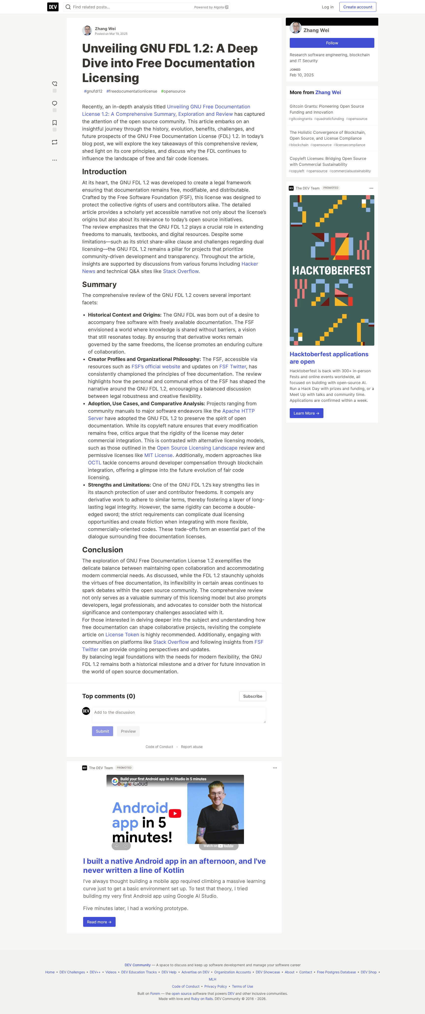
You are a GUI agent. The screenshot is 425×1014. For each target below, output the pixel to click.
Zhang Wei (105, 28)
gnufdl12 (93, 91)
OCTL (94, 463)
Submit (102, 731)
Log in (328, 6)
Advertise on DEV (195, 972)
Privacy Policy (215, 986)
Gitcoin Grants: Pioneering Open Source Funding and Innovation (328, 112)
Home (50, 972)
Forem (155, 993)
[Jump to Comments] (54, 106)
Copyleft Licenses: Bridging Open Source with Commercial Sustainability (330, 164)
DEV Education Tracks (139, 972)
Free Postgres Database (336, 972)
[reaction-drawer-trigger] (54, 86)
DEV (231, 993)
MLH (212, 979)
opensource (173, 91)
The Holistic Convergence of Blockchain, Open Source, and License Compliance (327, 138)
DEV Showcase (268, 972)
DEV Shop (369, 972)
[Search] (68, 7)
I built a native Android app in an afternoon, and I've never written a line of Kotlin (174, 866)
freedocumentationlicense (131, 91)
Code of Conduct (159, 746)
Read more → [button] (99, 921)
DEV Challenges (72, 972)
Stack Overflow (180, 271)
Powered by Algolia (209, 7)
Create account (357, 6)
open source (182, 993)
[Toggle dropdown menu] (275, 768)
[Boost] (54, 142)
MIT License (158, 455)
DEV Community (138, 965)
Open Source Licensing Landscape (197, 448)
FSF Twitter (232, 367)
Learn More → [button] (306, 413)
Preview (128, 731)
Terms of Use (242, 986)
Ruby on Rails (202, 999)
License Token (122, 635)
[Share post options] (55, 160)
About (289, 972)
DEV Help (169, 972)
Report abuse (192, 746)
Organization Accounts (232, 972)
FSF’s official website (156, 367)
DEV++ (95, 972)
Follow (332, 42)
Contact (305, 972)
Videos (111, 972)
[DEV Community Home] (53, 7)
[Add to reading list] (54, 125)
